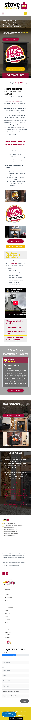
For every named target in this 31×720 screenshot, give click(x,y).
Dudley (24, 482)
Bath (14, 500)
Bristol (17, 500)
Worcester (19, 489)
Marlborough (7, 502)
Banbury (24, 493)
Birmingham (7, 482)
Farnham (22, 500)
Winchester (12, 504)
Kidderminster (13, 485)
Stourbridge (24, 487)
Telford (12, 482)
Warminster (23, 504)
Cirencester (17, 497)
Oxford (14, 495)
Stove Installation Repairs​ (14, 322)
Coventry (6, 487)
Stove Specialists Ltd (14, 101)
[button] (3, 13)
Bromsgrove (17, 487)
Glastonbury (18, 506)
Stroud (19, 493)
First (3, 659)
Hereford (22, 491)
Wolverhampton (19, 482)
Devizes (12, 506)
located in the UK (17, 461)
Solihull (24, 485)
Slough (13, 502)
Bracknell (17, 502)
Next (24, 701)
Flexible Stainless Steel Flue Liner (14, 338)
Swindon (7, 497)
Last (3, 667)
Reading (12, 497)
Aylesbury (19, 495)
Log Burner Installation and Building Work (12, 255)
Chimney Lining (14, 327)
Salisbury (17, 504)
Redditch (11, 487)
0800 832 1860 (25, 32)
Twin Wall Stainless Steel (15, 332)
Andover (6, 504)
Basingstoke (23, 502)
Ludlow (7, 489)
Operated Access (12, 263)
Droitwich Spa (12, 489)
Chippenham (9, 500)
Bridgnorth (7, 485)
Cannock (20, 485)
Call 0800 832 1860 (15, 75)
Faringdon (23, 497)
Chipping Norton (8, 495)
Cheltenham (8, 493)
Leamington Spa (15, 491)
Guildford (24, 495)
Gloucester (14, 493)
